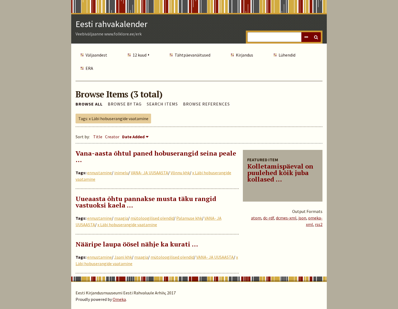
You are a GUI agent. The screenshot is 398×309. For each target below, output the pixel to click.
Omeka (119, 299)
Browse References (206, 104)
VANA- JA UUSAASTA (149, 172)
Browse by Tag (125, 104)
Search (316, 37)
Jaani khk (123, 257)
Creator (112, 136)
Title (97, 136)
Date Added (133, 136)
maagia (121, 218)
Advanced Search (306, 37)
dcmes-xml (286, 218)
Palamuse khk (189, 218)
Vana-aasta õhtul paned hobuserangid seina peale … (156, 156)
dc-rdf (268, 218)
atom (256, 218)
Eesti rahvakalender (112, 24)
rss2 (318, 224)
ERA (89, 68)
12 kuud (139, 55)
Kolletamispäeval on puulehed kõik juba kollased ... (280, 172)
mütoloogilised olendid (152, 218)
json (302, 218)
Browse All (89, 104)
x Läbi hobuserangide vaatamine (127, 224)
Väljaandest (96, 55)
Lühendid (287, 55)
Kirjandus (244, 55)
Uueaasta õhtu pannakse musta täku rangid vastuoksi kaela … (146, 201)
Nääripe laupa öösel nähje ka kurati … (137, 244)
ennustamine (99, 172)
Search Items (162, 104)
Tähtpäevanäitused (192, 55)
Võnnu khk (180, 172)
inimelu (121, 172)
